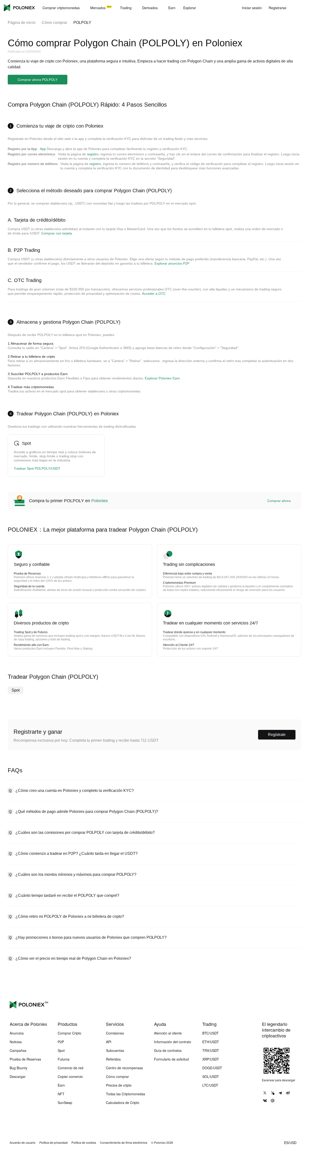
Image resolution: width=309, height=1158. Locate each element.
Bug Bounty (18, 1067)
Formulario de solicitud (171, 1059)
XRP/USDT (210, 1059)
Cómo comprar (54, 23)
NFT (61, 1093)
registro (92, 154)
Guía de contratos (168, 1050)
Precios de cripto (119, 1085)
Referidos (113, 1059)
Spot (16, 690)
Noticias (16, 1041)
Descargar (18, 1076)
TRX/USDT (210, 1050)
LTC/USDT (210, 1085)
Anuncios (17, 1033)
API (108, 1041)
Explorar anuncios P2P (171, 263)
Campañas (18, 1050)
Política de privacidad (53, 1142)
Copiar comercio (70, 1076)
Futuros (64, 1059)
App (43, 149)
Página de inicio (21, 23)
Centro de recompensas (124, 1067)
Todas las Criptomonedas (125, 1093)
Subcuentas (115, 1050)
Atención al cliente (168, 1033)
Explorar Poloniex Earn (162, 378)
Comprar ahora (279, 500)
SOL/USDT (210, 1076)
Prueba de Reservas (25, 1059)
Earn (61, 1085)
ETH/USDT (210, 1041)
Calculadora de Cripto (122, 1102)
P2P (61, 1041)
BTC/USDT (210, 1033)
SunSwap (65, 1102)
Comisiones (115, 1033)
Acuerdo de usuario (22, 1142)
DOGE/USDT (212, 1067)
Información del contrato (172, 1041)
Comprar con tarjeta (56, 233)
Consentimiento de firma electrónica (123, 1142)
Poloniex (19, 7)
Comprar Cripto (69, 1033)
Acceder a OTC (154, 293)
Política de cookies (83, 1142)
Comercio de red (70, 1067)
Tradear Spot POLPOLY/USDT (37, 468)
